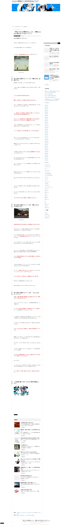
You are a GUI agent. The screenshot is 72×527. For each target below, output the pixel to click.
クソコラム (46, 178)
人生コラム (46, 190)
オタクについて (47, 171)
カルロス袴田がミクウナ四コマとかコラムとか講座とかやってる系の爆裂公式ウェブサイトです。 (36, 521)
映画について (47, 192)
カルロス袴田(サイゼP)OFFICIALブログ (25, 1)
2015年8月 (46, 156)
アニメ (46, 168)
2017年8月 (46, 130)
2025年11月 (46, 105)
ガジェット (46, 176)
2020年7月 (46, 108)
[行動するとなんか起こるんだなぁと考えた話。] (17, 456)
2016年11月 (46, 141)
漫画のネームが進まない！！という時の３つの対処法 (25, 515)
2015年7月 (46, 158)
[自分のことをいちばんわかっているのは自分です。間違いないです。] (17, 463)
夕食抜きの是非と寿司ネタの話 (26, 489)
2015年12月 (46, 149)
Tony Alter (22, 219)
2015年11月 (46, 151)
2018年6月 (46, 115)
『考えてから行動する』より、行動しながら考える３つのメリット (36, 520)
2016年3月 (46, 144)
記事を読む (23, 427)
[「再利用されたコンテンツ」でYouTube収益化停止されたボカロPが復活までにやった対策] (46, 79)
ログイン (46, 212)
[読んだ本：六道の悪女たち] (46, 60)
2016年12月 (46, 139)
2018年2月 (46, 120)
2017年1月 (46, 137)
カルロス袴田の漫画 (48, 173)
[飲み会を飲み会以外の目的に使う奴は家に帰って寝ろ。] (17, 442)
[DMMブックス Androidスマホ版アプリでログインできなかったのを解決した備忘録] (46, 52)
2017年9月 (46, 129)
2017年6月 (46, 132)
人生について (47, 188)
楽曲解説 (46, 197)
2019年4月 (46, 110)
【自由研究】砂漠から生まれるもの (27, 422)
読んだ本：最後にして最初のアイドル (50, 97)
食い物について (47, 207)
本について (46, 195)
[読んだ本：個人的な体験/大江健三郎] (46, 66)
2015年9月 (46, 154)
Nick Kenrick (22, 72)
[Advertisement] (36, 18)
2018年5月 (46, 117)
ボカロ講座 (46, 183)
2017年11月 (46, 125)
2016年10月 (46, 142)
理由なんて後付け (36, 342)
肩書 (45, 202)
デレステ (46, 180)
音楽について (47, 204)
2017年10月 (46, 127)
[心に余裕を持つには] (17, 449)
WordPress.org (47, 217)
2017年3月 (46, 134)
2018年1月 (46, 122)
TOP (13, 26)
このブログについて (48, 166)
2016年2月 (46, 146)
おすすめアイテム (47, 164)
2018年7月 (46, 113)
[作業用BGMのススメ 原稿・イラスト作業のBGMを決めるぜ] (17, 471)
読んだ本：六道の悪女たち (54, 56)
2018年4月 (46, 118)
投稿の (46, 214)
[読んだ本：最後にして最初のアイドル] (46, 72)
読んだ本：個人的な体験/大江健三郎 (50, 95)
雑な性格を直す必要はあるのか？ (26, 475)
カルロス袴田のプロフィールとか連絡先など (21, 26)
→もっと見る (46, 84)
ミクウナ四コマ (47, 185)
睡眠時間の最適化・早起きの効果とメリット (28, 482)
